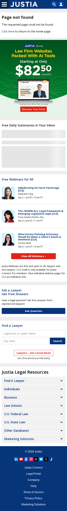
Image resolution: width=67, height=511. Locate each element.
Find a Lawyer (12, 325)
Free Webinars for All (17, 179)
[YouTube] (21, 459)
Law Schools (13, 406)
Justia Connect (33, 467)
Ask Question (33, 311)
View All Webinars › (33, 256)
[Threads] (36, 459)
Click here (8, 31)
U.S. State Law (14, 422)
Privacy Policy (33, 498)
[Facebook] (26, 459)
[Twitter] (46, 459)
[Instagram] (31, 459)
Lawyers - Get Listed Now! (33, 353)
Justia (38, 451)
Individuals (12, 389)
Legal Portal (33, 473)
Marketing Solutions (19, 439)
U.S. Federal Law (16, 414)
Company (34, 479)
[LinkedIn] (16, 459)
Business (10, 397)
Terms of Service (33, 492)
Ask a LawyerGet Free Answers (15, 292)
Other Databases (16, 430)
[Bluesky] (41, 459)
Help (33, 486)
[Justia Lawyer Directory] (51, 459)
